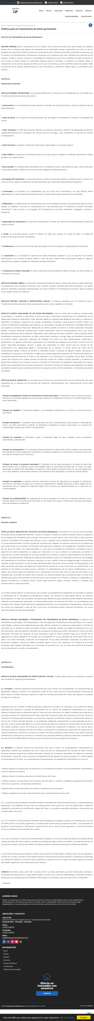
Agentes (88, 11)
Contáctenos (86, 16)
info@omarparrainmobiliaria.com (31, 2)
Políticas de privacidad (12, 969)
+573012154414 (52, 2)
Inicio (41, 11)
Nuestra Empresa (71, 16)
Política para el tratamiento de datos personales (21, 25)
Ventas (48, 11)
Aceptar (83, 1017)
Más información (67, 1017)
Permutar (69, 11)
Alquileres (58, 11)
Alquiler (6, 957)
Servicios (79, 11)
